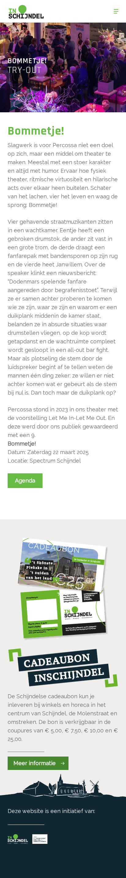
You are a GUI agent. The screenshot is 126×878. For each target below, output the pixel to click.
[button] (116, 11)
